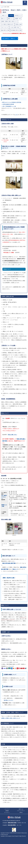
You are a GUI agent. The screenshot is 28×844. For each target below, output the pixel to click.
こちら (16, 114)
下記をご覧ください (12, 434)
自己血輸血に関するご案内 (16, 30)
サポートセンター (5, 27)
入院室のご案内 (18, 24)
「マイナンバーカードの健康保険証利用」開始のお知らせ (14, 33)
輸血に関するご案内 (5, 30)
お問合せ (21, 812)
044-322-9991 (12, 825)
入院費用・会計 (18, 18)
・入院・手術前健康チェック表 (8, 106)
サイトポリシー (7, 812)
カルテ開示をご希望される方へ (7, 24)
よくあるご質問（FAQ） (15, 27)
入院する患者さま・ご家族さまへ (9, 38)
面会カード (15, 569)
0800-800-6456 (12, 822)
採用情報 (7, 810)
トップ (2, 6)
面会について (4, 18)
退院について (10, 18)
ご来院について (4, 15)
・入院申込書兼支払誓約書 (7, 104)
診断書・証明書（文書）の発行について (9, 21)
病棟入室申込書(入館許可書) (8, 563)
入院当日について (18, 15)
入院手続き (11, 15)
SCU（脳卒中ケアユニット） (4, 497)
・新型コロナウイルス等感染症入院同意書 (11, 102)
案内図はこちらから (8, 700)
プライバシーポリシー (21, 810)
